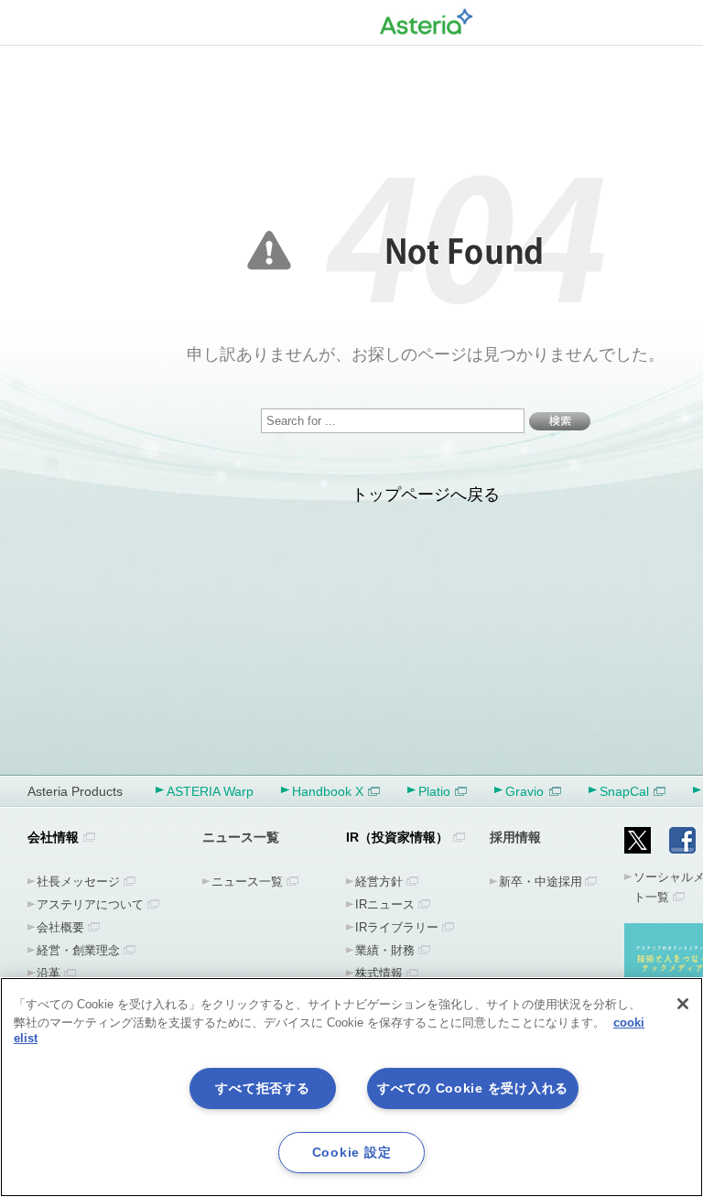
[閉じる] (683, 1004)
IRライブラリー (396, 927)
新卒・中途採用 (540, 881)
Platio (434, 791)
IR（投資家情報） (397, 837)
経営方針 (379, 881)
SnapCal (624, 791)
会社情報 (53, 837)
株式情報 (379, 973)
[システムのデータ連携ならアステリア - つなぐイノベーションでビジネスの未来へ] (426, 19)
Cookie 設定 (351, 1152)
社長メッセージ (78, 881)
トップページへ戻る (426, 494)
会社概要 (60, 927)
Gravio (524, 791)
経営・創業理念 (78, 950)
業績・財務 (385, 950)
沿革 (48, 973)
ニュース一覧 (247, 881)
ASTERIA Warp (210, 791)
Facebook (682, 840)
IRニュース (385, 904)
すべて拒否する (262, 1088)
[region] (351, 1087)
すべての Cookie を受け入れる (472, 1088)
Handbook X (327, 791)
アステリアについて (90, 904)
